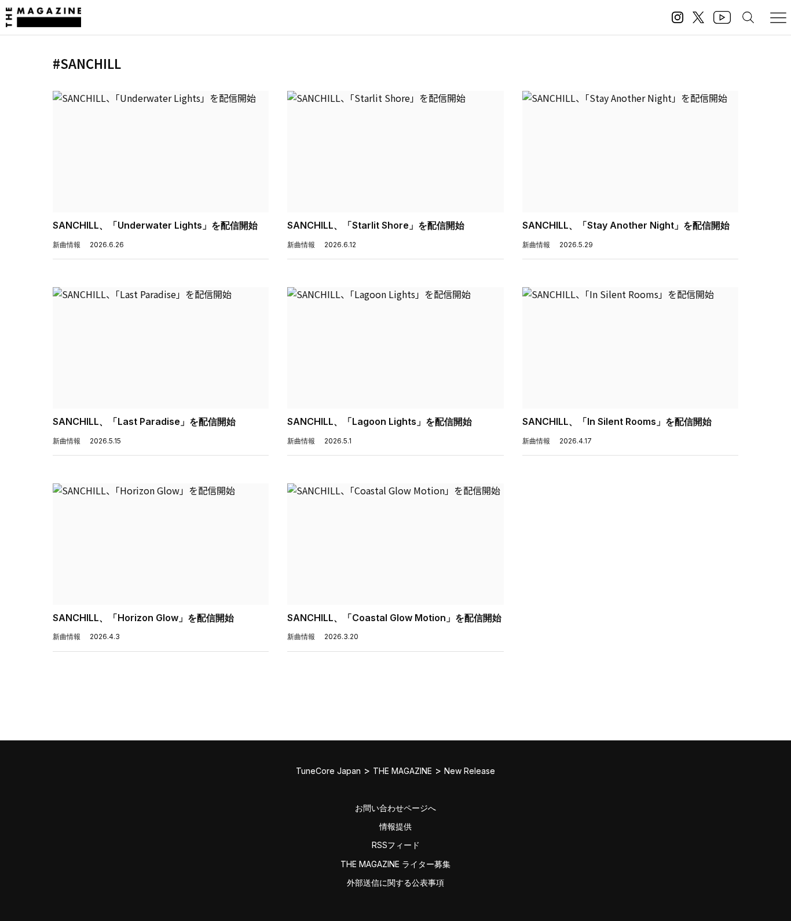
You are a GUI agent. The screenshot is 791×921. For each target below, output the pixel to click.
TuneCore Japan (328, 771)
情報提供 (395, 826)
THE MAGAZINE (402, 771)
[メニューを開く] (778, 17)
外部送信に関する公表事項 (395, 882)
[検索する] (748, 17)
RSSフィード (396, 845)
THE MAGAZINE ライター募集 (395, 864)
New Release (469, 771)
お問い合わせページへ (395, 808)
